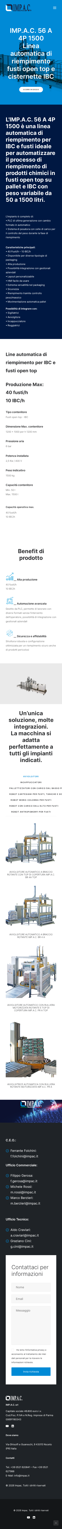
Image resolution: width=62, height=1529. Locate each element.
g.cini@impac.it (21, 1246)
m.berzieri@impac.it (25, 1203)
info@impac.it (21, 1475)
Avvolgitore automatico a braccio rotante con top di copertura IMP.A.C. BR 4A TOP (31, 874)
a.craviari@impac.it (24, 1235)
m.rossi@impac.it (23, 1192)
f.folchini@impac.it (24, 1156)
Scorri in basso (31, 90)
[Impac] (18, 7)
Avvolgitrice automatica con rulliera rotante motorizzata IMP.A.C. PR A (31, 1085)
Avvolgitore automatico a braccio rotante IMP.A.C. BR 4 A (31, 935)
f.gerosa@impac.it (23, 1181)
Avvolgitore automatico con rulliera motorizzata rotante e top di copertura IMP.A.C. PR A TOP (31, 1008)
